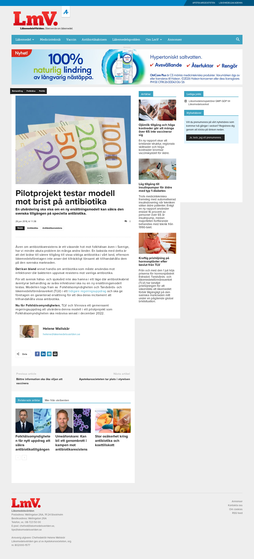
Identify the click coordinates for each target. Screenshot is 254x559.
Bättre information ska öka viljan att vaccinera (39, 381)
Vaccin (71, 39)
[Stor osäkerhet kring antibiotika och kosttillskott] (113, 421)
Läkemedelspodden (126, 39)
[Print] (55, 354)
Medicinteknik (50, 39)
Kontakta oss (235, 505)
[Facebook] (37, 354)
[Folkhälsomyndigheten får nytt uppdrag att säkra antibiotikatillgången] (33, 421)
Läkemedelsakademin (230, 3)
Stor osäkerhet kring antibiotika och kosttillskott (111, 440)
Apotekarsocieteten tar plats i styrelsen (104, 379)
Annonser (175, 39)
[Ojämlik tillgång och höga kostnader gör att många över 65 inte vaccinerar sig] (157, 120)
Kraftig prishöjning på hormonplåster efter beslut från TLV (154, 261)
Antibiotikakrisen (94, 39)
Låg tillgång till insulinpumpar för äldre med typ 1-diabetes (155, 187)
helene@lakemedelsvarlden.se (61, 334)
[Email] (49, 354)
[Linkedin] (43, 354)
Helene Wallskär (56, 328)
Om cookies (235, 509)
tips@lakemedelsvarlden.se (27, 529)
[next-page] (24, 457)
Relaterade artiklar (29, 400)
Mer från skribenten (57, 400)
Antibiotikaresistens (52, 228)
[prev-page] (17, 457)
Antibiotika (32, 228)
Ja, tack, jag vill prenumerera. (205, 137)
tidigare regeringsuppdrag (87, 291)
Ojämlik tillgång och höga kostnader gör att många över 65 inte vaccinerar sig (157, 130)
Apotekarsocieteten (203, 3)
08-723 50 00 (33, 522)
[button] (237, 40)
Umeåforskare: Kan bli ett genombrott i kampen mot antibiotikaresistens (71, 443)
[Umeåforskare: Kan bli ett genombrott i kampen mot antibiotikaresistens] (73, 421)
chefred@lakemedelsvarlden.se (37, 526)
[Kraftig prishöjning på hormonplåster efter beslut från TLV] (157, 253)
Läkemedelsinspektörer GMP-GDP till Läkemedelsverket (209, 103)
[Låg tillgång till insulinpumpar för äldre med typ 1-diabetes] (157, 179)
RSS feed (237, 513)
